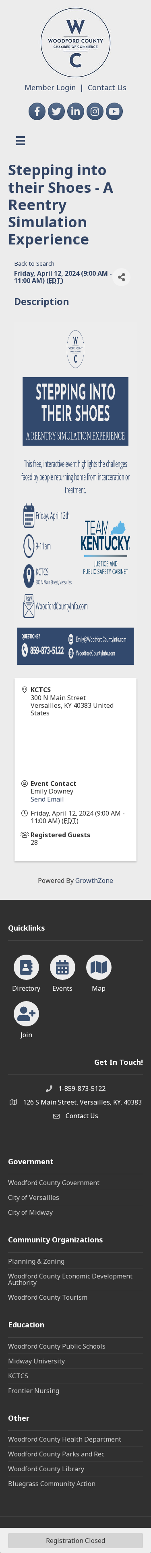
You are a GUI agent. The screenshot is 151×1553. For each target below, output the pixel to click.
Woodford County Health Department (64, 1439)
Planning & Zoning (36, 1261)
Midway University (36, 1361)
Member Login (50, 87)
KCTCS (18, 1375)
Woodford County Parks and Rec (56, 1454)
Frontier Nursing (33, 1390)
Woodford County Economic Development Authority (70, 1279)
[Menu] (20, 140)
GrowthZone (94, 880)
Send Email (47, 799)
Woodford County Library (46, 1468)
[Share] (121, 277)
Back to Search (34, 263)
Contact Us (107, 87)
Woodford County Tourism (47, 1297)
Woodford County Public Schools (56, 1346)
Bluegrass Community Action (51, 1483)
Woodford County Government (53, 1182)
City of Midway (30, 1212)
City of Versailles (33, 1197)
